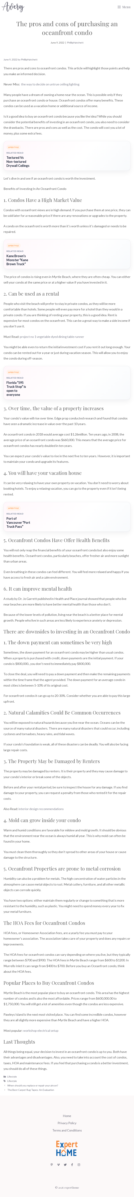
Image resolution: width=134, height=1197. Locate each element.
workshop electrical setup (40, 1030)
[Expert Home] (13, 7)
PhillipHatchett (75, 42)
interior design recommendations (41, 809)
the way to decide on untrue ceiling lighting (50, 84)
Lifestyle (12, 1076)
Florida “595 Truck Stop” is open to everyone (16, 389)
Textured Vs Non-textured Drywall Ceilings (17, 162)
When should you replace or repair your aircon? (32, 1085)
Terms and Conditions (67, 1130)
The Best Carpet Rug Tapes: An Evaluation (30, 1089)
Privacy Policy (67, 1123)
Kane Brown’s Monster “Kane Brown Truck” (17, 260)
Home (67, 1116)
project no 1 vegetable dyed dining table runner (52, 337)
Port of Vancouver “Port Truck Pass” (18, 522)
